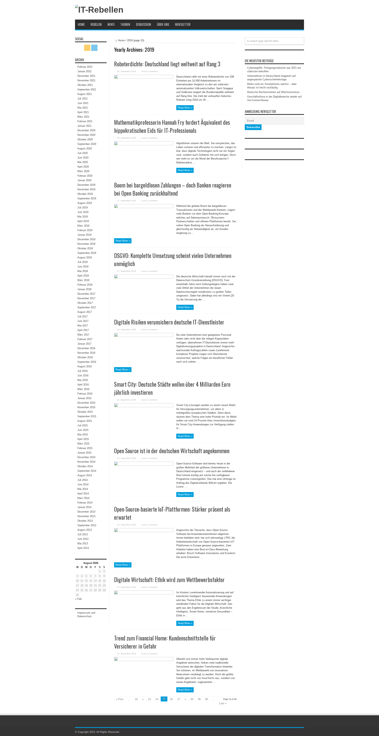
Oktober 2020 (85, 139)
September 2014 (86, 470)
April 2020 (83, 166)
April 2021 (83, 112)
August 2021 (84, 94)
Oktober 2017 (85, 302)
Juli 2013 (82, 534)
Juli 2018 (82, 262)
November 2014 (86, 461)
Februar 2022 (84, 66)
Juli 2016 (82, 370)
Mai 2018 (82, 271)
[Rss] (87, 48)
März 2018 (83, 280)
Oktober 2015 (85, 411)
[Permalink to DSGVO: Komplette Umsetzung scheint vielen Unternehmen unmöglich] (143, 277)
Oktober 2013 (85, 520)
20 (191, 699)
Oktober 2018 (85, 248)
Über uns (163, 24)
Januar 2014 (84, 507)
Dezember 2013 (86, 511)
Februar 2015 (84, 448)
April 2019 (83, 221)
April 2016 (83, 384)
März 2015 (83, 443)
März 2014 (83, 498)
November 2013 (86, 516)
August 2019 (84, 203)
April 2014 (83, 493)
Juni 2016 (82, 375)
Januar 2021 (84, 125)
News (111, 24)
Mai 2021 (82, 107)
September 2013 (86, 525)
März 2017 (83, 334)
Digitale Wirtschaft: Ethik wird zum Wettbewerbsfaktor (169, 580)
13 (149, 699)
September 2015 (86, 416)
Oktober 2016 (85, 357)
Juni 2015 (82, 429)
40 (206, 699)
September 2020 (86, 144)
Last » (222, 703)
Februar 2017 (84, 339)
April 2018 (83, 275)
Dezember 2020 (86, 130)
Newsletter (182, 24)
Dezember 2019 (86, 184)
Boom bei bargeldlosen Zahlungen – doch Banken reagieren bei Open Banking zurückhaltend (172, 189)
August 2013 (84, 529)
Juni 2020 (82, 157)
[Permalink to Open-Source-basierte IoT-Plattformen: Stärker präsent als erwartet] (143, 531)
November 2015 (86, 407)
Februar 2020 (84, 175)
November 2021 (86, 80)
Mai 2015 (82, 434)
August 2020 (84, 148)
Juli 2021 (82, 98)
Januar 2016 (84, 398)
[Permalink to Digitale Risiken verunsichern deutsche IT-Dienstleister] (143, 336)
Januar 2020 (84, 180)
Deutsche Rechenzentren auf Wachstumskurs (273, 92)
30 (199, 699)
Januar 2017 (84, 343)
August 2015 (84, 420)
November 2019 (86, 189)
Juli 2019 (82, 207)
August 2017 (84, 311)
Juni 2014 (82, 484)
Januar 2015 (84, 452)
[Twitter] (94, 48)
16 (171, 699)
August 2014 (84, 475)
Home (81, 24)
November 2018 (86, 243)
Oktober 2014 (85, 466)
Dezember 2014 (86, 457)
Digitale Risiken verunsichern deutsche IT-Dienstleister (169, 322)
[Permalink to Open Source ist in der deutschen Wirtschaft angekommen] (143, 464)
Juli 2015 (82, 425)
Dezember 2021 (86, 75)
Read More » (185, 107)
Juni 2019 (82, 212)
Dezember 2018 (86, 239)
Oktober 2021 (85, 84)
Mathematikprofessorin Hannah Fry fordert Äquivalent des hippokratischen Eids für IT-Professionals (172, 126)
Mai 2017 (82, 325)
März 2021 (83, 116)
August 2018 (84, 257)
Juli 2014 (82, 479)
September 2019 (86, 198)
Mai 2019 (82, 216)
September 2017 (86, 307)
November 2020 (86, 134)
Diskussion (143, 24)
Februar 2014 (84, 502)
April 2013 (83, 548)
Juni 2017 (82, 321)
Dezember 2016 (86, 348)
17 (178, 699)
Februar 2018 (84, 284)
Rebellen (96, 24)
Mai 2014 (82, 489)
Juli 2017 (82, 316)
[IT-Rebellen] (99, 9)
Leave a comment (149, 71)
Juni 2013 (82, 538)
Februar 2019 (84, 230)
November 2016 (86, 352)
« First (119, 699)
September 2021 (86, 89)
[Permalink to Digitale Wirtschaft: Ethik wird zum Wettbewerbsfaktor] (143, 593)
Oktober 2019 (85, 193)
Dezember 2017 (86, 293)
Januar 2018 (84, 289)
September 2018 (86, 252)
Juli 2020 (82, 153)
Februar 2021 (84, 121)
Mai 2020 (82, 162)
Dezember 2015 (86, 402)
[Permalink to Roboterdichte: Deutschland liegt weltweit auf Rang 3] (143, 77)
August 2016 (84, 366)
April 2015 (83, 439)
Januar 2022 (84, 71)
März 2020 (83, 171)
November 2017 (86, 298)
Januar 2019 (84, 234)
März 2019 (83, 225)
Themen (125, 24)
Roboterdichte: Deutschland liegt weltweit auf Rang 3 (167, 64)
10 (136, 699)
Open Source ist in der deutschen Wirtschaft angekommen (171, 451)
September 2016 (86, 361)
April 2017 (83, 330)
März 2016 (83, 389)
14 (156, 699)
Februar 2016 (84, 393)
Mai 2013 (82, 543)
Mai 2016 (82, 380)
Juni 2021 (82, 103)
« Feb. (78, 598)
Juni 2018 (82, 266)
